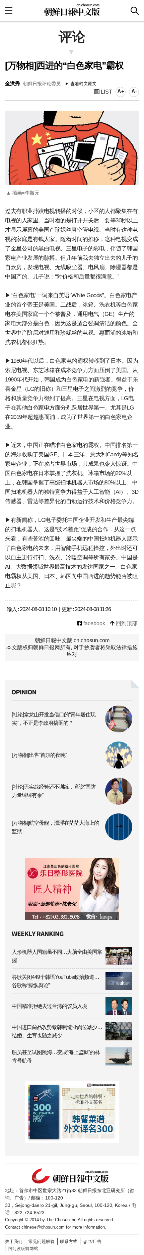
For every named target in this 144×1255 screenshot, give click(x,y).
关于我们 (13, 1241)
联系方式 (68, 1241)
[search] (135, 11)
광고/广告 (92, 1241)
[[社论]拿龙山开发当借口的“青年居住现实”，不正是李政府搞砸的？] (72, 730)
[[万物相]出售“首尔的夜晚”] (72, 767)
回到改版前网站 (23, 1248)
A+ (120, 91)
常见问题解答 (41, 1241)
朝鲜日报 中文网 (72, 9)
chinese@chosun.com (43, 1227)
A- (134, 91)
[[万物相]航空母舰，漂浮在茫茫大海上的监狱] (72, 838)
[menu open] (8, 10)
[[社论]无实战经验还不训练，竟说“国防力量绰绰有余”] (72, 803)
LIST (105, 92)
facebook (93, 623)
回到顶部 (126, 623)
